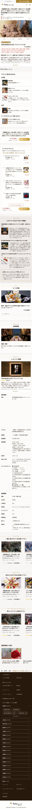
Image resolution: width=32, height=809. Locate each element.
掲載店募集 (4, 796)
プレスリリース (5, 689)
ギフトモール (5, 784)
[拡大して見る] (5, 82)
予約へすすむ (23, 139)
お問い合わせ (19, 677)
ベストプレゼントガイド (7, 788)
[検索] (26, 4)
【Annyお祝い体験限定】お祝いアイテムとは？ (13, 153)
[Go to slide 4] (14, 301)
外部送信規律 (19, 694)
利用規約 (18, 689)
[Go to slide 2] (15, 640)
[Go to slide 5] (15, 301)
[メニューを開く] (30, 4)
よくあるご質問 (5, 677)
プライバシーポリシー (7, 694)
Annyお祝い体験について (7, 685)
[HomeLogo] (16, 803)
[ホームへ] (8, 4)
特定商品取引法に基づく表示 (8, 698)
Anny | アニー (19, 784)
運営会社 (18, 685)
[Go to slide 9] (18, 301)
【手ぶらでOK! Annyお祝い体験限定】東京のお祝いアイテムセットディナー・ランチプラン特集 (11, 662)
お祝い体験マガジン (20, 788)
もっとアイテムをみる (15, 205)
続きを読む (15, 65)
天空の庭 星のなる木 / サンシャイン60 (12, 378)
